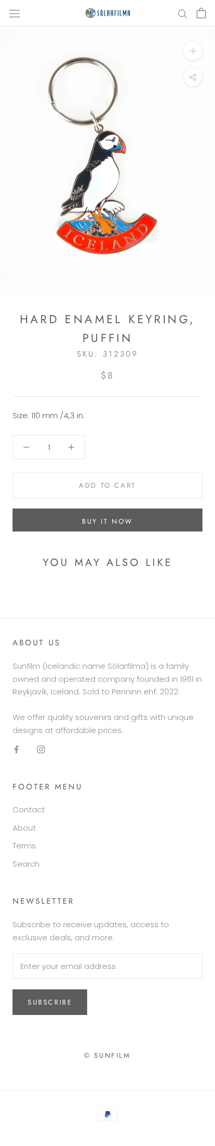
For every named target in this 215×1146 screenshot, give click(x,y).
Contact (29, 809)
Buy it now (107, 521)
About (24, 827)
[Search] (182, 12)
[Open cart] (201, 13)
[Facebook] (16, 749)
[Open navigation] (14, 13)
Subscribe (50, 1002)
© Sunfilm (107, 1055)
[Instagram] (41, 749)
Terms (24, 845)
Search (26, 863)
